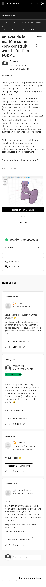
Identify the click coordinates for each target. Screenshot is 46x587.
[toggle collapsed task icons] (32, 3)
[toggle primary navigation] (4, 3)
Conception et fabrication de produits (25, 22)
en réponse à (25, 446)
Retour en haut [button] (6, 578)
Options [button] (39, 36)
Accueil (5, 22)
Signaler (23, 222)
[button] (43, 45)
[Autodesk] (14, 3)
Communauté (8, 15)
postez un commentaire (23, 209)
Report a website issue (30, 578)
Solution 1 (10, 247)
